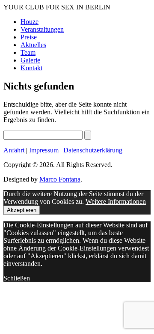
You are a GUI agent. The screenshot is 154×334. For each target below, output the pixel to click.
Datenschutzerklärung (92, 150)
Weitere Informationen (116, 201)
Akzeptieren (21, 210)
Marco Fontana (59, 179)
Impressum (44, 150)
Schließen (16, 278)
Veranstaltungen (42, 29)
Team (28, 52)
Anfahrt (13, 150)
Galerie (30, 60)
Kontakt (31, 68)
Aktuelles (33, 44)
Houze (29, 21)
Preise (29, 37)
